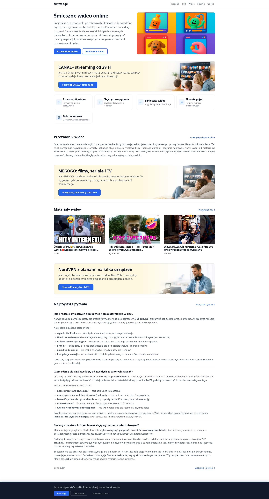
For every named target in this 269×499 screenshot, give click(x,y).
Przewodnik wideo (67, 51)
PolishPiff (167, 253)
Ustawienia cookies (100, 493)
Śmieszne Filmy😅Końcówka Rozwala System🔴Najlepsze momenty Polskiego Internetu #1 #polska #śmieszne (75, 249)
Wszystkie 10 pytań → (205, 467)
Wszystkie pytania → (205, 304)
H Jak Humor (114, 253)
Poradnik (175, 4)
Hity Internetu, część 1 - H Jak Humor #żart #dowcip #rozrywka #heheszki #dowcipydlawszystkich (131, 249)
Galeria (210, 4)
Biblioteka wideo (94, 51)
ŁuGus (56, 253)
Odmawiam (79, 493)
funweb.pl (61, 4)
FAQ (184, 4)
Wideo (192, 4)
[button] (79, 229)
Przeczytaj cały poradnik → (202, 137)
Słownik (201, 4)
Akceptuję (61, 493)
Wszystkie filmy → (207, 209)
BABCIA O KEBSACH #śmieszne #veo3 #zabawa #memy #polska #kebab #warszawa (188, 248)
